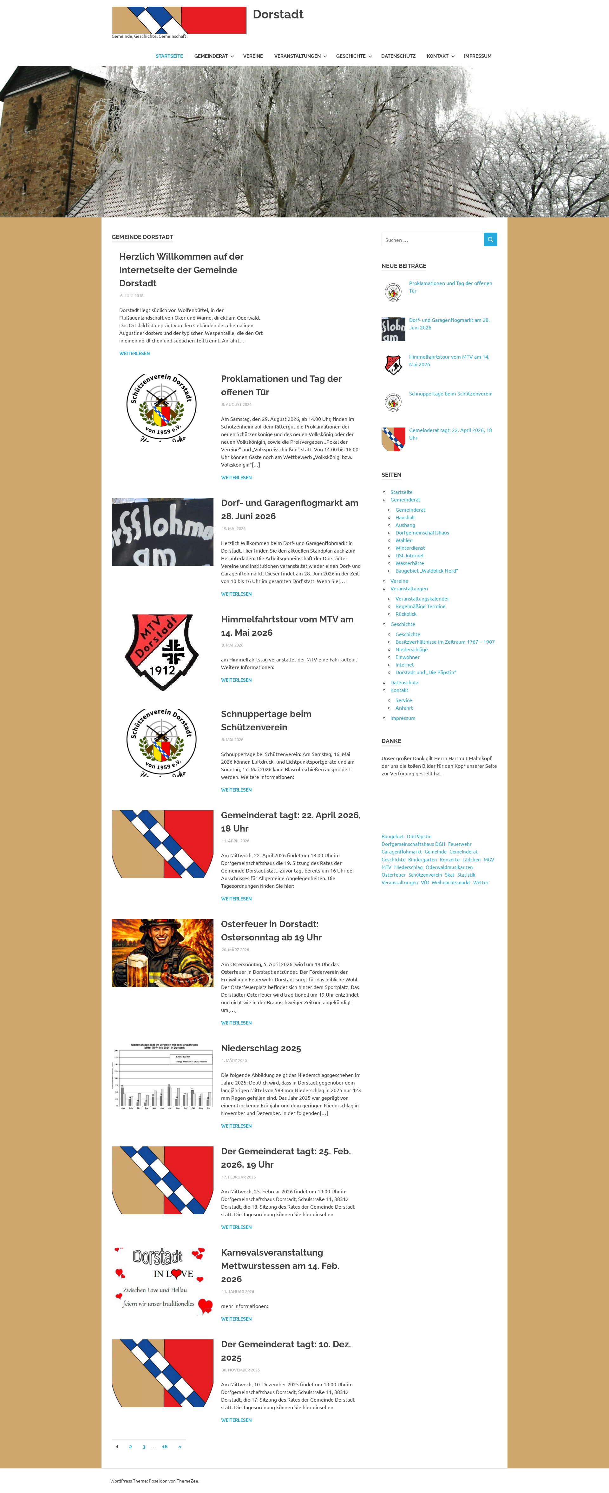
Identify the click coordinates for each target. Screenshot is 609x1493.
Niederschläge (412, 649)
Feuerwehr (460, 844)
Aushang (405, 524)
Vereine (253, 56)
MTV (386, 867)
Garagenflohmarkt (402, 851)
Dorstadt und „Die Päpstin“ (426, 672)
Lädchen (471, 859)
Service (404, 700)
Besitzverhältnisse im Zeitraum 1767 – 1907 (445, 641)
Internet (405, 664)
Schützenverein (425, 875)
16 (165, 1446)
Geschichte (351, 56)
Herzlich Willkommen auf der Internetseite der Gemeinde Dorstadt (181, 270)
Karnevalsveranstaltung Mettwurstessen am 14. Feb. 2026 (280, 1265)
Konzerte (450, 859)
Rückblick (406, 613)
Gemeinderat (211, 56)
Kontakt (438, 56)
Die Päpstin (419, 836)
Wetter (480, 882)
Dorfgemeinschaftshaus (422, 532)
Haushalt (405, 517)
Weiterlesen (134, 353)
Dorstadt (278, 14)
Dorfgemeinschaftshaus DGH (413, 844)
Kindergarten (422, 859)
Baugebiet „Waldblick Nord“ (427, 570)
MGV (489, 859)
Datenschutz (398, 56)
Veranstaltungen (297, 56)
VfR (425, 882)
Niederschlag (408, 867)
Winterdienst (410, 547)
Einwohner (408, 657)
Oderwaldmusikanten (449, 867)
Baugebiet (393, 836)
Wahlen (404, 540)
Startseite (169, 56)
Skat (450, 875)
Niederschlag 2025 (261, 1048)
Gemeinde (436, 851)
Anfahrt (404, 707)
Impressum (478, 56)
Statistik (466, 875)
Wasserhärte (410, 563)
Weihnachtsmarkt (451, 882)
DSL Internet (410, 555)
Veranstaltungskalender (422, 598)
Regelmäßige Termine (421, 606)
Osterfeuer (394, 875)
